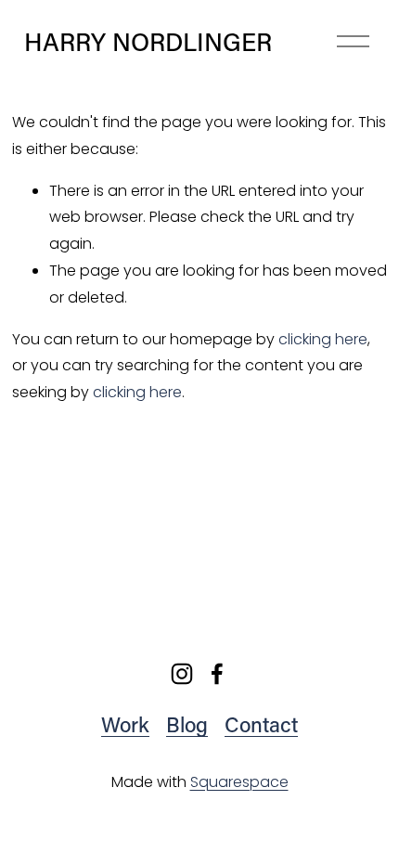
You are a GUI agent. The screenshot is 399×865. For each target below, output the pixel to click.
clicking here (322, 339)
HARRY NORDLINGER (148, 41)
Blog (187, 724)
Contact (261, 724)
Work (125, 724)
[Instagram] (182, 674)
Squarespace (239, 782)
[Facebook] (217, 674)
